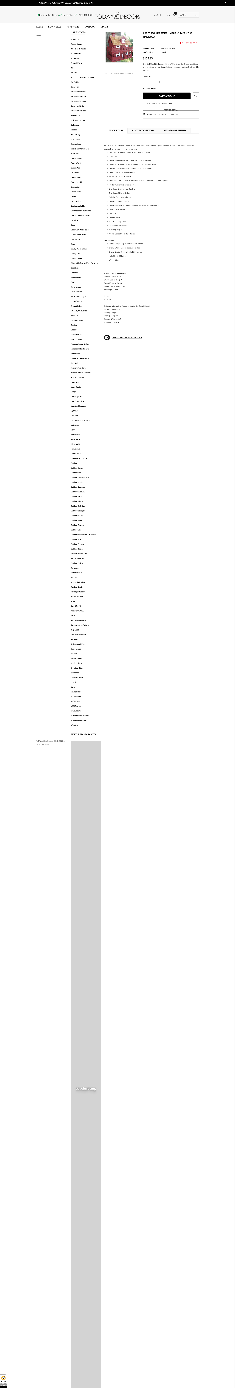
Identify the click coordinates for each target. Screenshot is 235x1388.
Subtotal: (146, 88)
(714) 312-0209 (85, 14)
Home (38, 35)
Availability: (148, 52)
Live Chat (68, 14)
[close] (225, 2)
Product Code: (148, 48)
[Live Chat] (61, 15)
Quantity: (147, 76)
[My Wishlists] (167, 15)
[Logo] (117, 14)
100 (148, 114)
